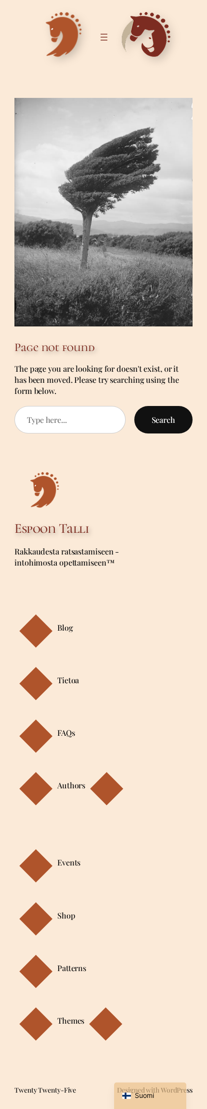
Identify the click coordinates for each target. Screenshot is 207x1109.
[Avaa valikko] (104, 37)
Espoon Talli (51, 528)
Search (163, 420)
